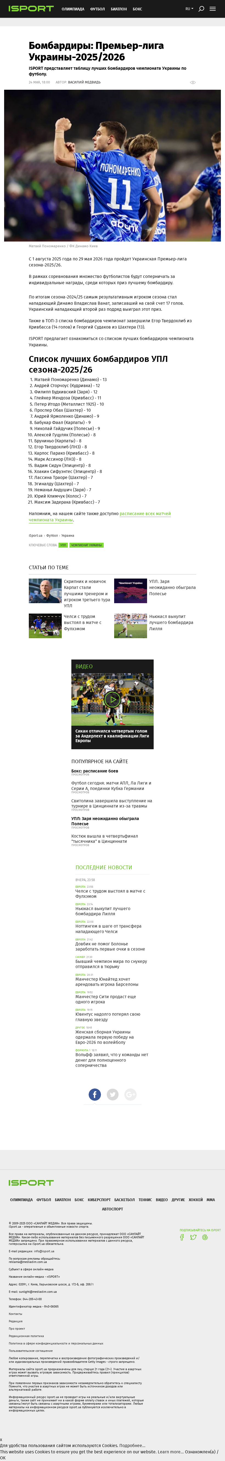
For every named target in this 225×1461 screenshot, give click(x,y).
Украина (67, 535)
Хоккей (196, 1200)
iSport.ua (36, 535)
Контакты (15, 1314)
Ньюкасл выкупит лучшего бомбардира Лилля (102, 911)
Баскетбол (124, 1200)
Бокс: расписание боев (94, 770)
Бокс (137, 9)
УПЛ (63, 545)
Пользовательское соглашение (31, 1351)
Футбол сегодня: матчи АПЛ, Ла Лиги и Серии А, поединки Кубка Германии (111, 785)
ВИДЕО (162, 1200)
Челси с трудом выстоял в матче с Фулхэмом (110, 893)
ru (187, 8)
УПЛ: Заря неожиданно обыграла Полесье (105, 821)
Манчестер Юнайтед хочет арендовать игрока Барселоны (107, 981)
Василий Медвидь (84, 82)
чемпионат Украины (86, 545)
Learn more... (171, 1452)
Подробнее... (132, 1445)
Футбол (97, 9)
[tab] (95, 1094)
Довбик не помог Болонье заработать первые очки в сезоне (110, 946)
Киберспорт (99, 1200)
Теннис (145, 1200)
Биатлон (119, 9)
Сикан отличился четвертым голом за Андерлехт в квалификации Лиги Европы (112, 735)
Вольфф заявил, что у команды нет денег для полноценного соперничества (111, 1060)
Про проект (17, 1328)
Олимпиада (73, 9)
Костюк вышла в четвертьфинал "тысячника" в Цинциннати (104, 838)
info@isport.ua (44, 1251)
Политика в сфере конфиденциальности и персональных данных (56, 1343)
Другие (178, 1200)
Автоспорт (112, 1209)
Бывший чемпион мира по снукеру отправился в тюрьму (111, 964)
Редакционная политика (26, 1336)
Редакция (15, 1321)
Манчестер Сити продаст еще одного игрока (105, 999)
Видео (84, 666)
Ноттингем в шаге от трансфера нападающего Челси (108, 928)
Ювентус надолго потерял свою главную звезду (107, 1017)
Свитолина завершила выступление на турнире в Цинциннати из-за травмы (111, 803)
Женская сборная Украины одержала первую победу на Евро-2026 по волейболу (104, 1037)
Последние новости (103, 867)
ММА (211, 1200)
